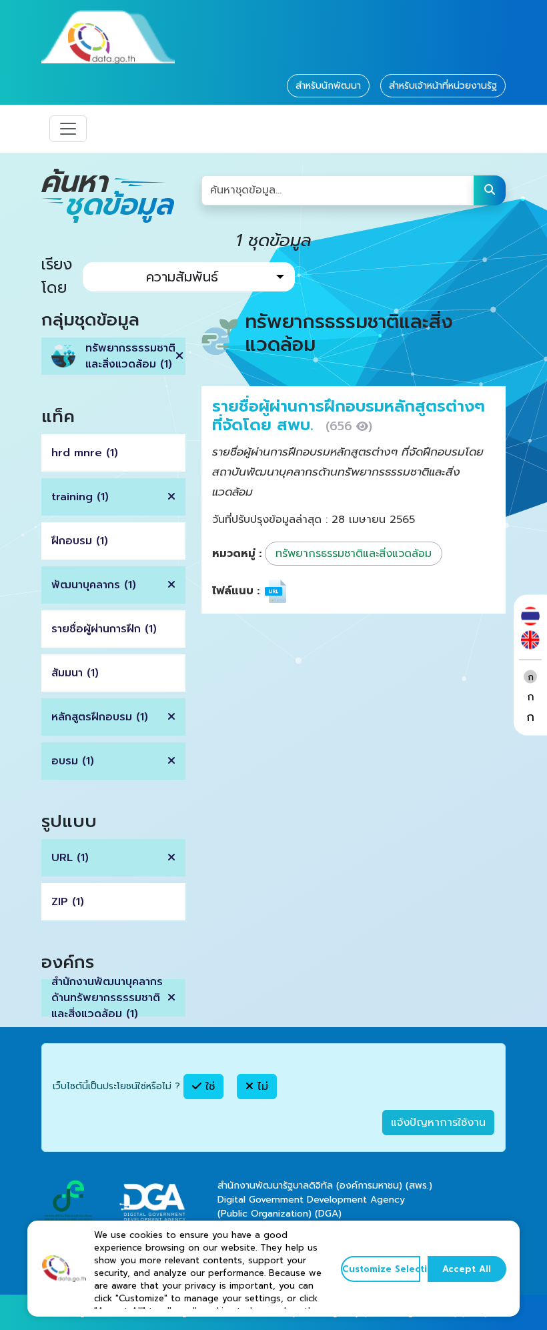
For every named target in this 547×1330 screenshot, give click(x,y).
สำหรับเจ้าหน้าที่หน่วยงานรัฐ (443, 86)
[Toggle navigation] (68, 128)
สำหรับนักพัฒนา (328, 86)
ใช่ (208, 1087)
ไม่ (260, 1087)
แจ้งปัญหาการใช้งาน (438, 1123)
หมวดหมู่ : (236, 554)
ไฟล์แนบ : (235, 591)
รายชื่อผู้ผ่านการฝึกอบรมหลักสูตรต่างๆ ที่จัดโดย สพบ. (348, 416)
